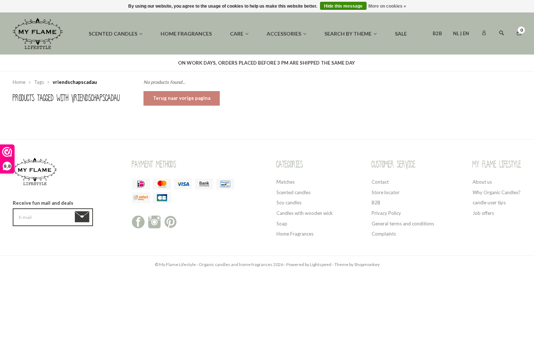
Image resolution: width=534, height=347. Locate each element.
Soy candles (289, 202)
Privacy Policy (386, 213)
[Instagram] (154, 221)
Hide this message (343, 6)
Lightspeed (320, 264)
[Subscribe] (83, 217)
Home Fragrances (294, 234)
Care (236, 33)
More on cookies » (387, 6)
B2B (437, 33)
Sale (401, 33)
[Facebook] (138, 221)
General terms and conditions (403, 223)
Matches (285, 182)
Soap (281, 223)
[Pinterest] (170, 221)
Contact (380, 182)
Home (19, 82)
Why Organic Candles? (497, 192)
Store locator (386, 192)
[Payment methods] (141, 184)
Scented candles (113, 33)
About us (482, 182)
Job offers (483, 213)
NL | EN (461, 33)
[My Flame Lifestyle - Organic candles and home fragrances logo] (38, 33)
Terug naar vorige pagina (181, 98)
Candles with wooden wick (304, 213)
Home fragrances (186, 33)
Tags (39, 82)
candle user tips (489, 202)
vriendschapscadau (75, 82)
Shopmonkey (367, 264)
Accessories (284, 33)
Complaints (384, 234)
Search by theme (348, 33)
